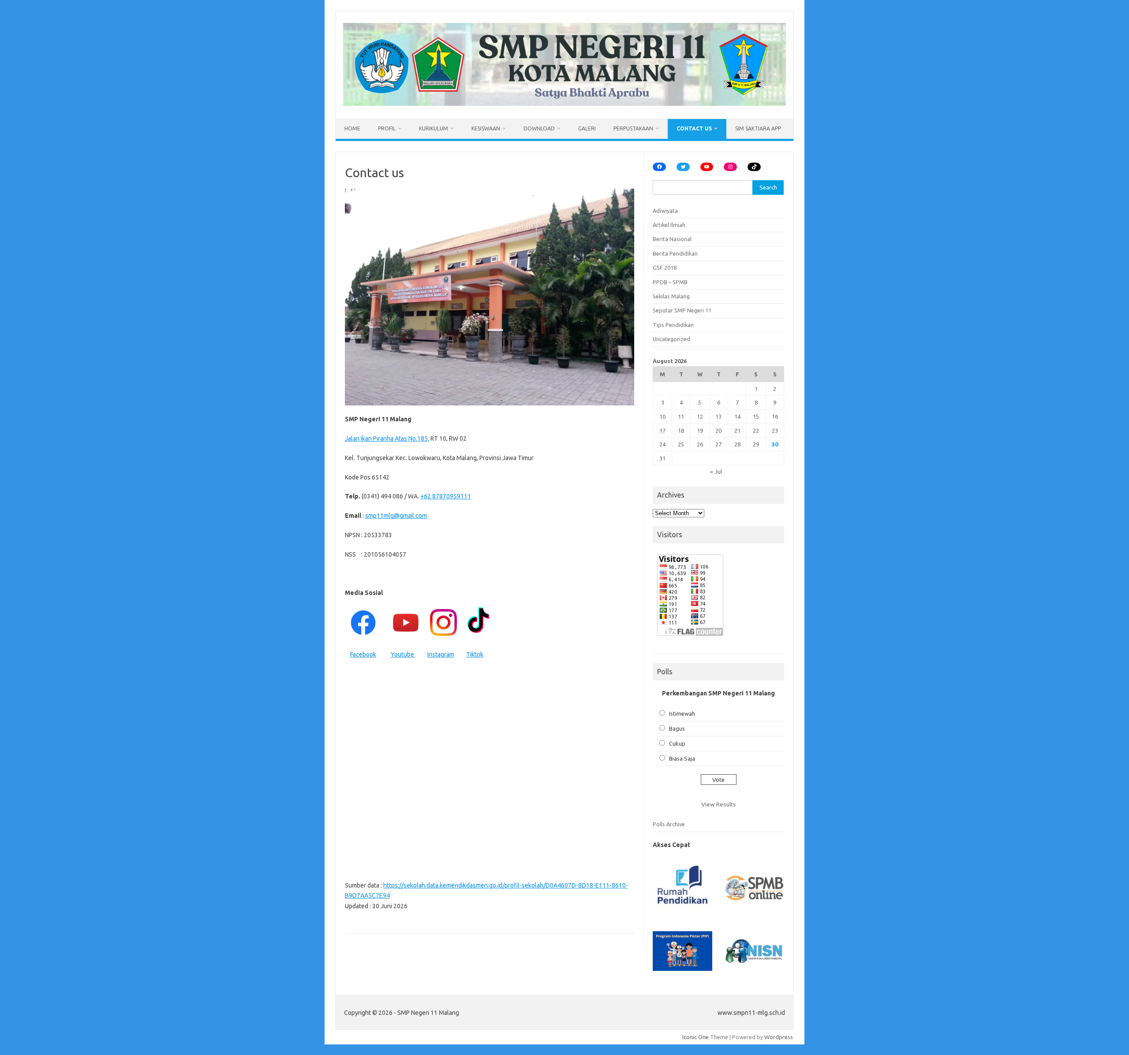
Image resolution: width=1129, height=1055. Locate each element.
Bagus (677, 728)
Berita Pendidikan (675, 253)
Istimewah (682, 713)
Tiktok (474, 654)
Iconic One (695, 1037)
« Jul (716, 471)
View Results (718, 804)
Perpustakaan (633, 128)
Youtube (403, 654)
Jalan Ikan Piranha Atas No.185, (387, 438)
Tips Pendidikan (673, 325)
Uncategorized (671, 339)
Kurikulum (433, 128)
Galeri (587, 128)
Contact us (694, 128)
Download (539, 128)
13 (718, 416)
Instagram (440, 654)
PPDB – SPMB (670, 282)
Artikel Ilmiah (669, 225)
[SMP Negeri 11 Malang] (564, 103)
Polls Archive (669, 824)
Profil (387, 128)
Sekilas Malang (671, 296)
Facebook (363, 654)
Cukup (677, 743)
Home (352, 128)
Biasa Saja (682, 758)
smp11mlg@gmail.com (396, 515)
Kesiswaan (485, 128)
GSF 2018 (665, 267)
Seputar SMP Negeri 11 (682, 310)
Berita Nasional (672, 239)
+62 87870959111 (445, 496)
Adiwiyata (665, 211)
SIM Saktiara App (758, 128)
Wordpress (778, 1037)
